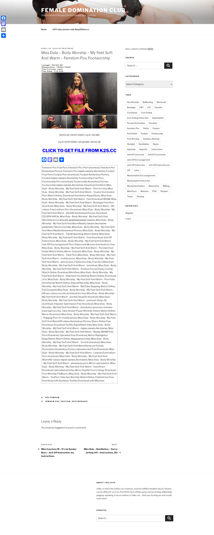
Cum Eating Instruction (137, 118)
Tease (130, 196)
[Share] (3, 35)
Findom (156, 128)
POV (154, 191)
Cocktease (132, 112)
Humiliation (144, 144)
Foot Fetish (132, 133)
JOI (128, 170)
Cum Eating (146, 112)
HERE (150, 49)
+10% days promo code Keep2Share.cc (70, 29)
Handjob (131, 144)
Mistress (144, 191)
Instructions (156, 149)
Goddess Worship (151, 139)
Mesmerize (154, 186)
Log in (128, 218)
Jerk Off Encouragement (138, 159)
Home (44, 29)
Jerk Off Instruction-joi (159, 165)
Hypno (156, 144)
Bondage (131, 107)
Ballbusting (148, 102)
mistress (68, 48)
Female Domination (136, 123)
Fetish (146, 128)
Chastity (158, 107)
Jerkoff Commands (157, 154)
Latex (136, 170)
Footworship (80, 401)
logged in (60, 427)
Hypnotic (143, 149)
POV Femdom (52, 397)
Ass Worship (133, 102)
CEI (149, 107)
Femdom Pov (52, 401)
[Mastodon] (3, 24)
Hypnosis (131, 149)
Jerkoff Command (135, 154)
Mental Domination (136, 186)
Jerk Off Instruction (136, 165)
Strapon (164, 191)
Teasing (140, 196)
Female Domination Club (83, 10)
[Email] (3, 30)
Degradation (158, 118)
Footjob (66, 401)
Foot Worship (133, 139)
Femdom (153, 123)
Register (129, 213)
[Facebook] (3, 18)
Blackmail (161, 102)
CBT (141, 107)
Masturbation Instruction (138, 180)
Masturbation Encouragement (141, 175)
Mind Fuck (132, 191)
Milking (166, 186)
